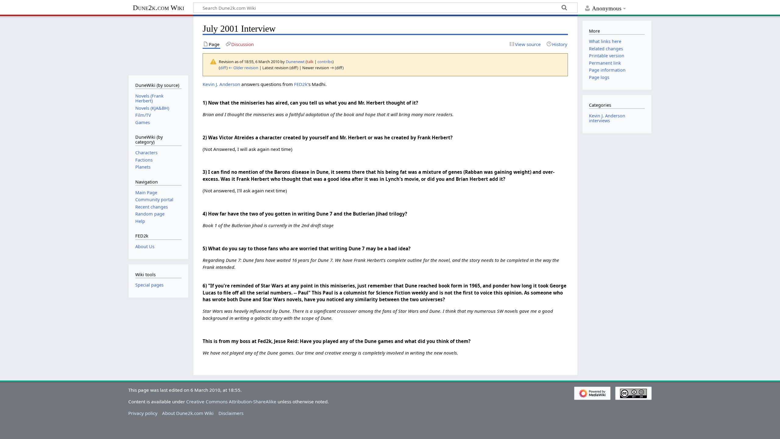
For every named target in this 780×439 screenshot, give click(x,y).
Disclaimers (230, 413)
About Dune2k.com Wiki (188, 413)
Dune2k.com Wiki (158, 8)
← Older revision (243, 67)
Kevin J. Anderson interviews (607, 118)
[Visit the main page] (158, 45)
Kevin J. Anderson (221, 84)
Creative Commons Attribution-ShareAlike (231, 401)
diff (223, 67)
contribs (324, 61)
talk (310, 61)
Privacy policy (143, 413)
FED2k (300, 84)
